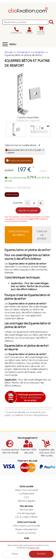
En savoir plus (33, 547)
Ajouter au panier (28, 210)
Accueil (8, 52)
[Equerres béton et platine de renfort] (16, 129)
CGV (26, 497)
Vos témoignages (26, 513)
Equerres (39, 52)
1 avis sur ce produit (41, 234)
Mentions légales (26, 500)
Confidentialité (26, 493)
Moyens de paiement (26, 529)
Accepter (41, 553)
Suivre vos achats (26, 532)
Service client (26, 509)
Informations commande (26, 525)
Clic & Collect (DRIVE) (26, 516)
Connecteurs (23, 52)
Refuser (15, 553)
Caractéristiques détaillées (18, 233)
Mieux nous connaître (26, 489)
